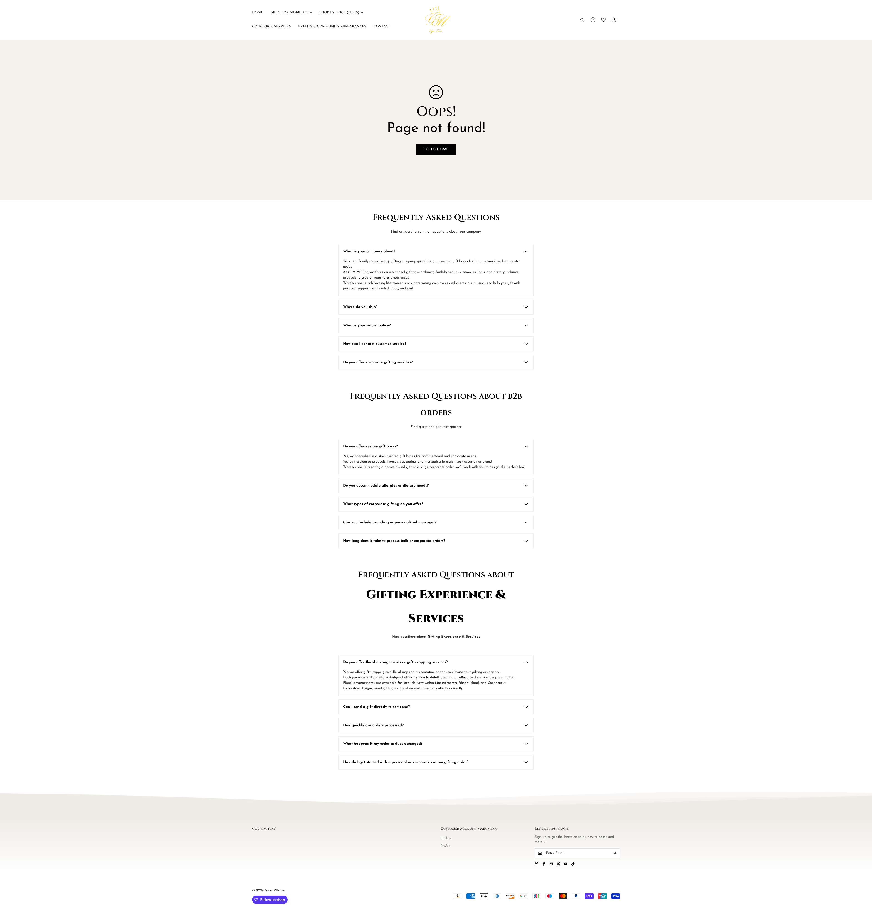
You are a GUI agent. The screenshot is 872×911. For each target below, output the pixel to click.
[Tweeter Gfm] (558, 864)
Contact (382, 26)
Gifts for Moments (289, 12)
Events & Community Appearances (332, 26)
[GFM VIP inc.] (436, 20)
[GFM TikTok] (573, 864)
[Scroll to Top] (863, 886)
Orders (446, 838)
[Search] (582, 20)
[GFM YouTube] (565, 864)
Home (257, 12)
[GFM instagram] (551, 864)
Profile (446, 846)
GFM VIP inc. (275, 890)
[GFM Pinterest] (536, 864)
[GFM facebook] (544, 864)
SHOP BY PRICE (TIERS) (339, 12)
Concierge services (271, 26)
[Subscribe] (615, 853)
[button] (614, 20)
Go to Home (436, 149)
